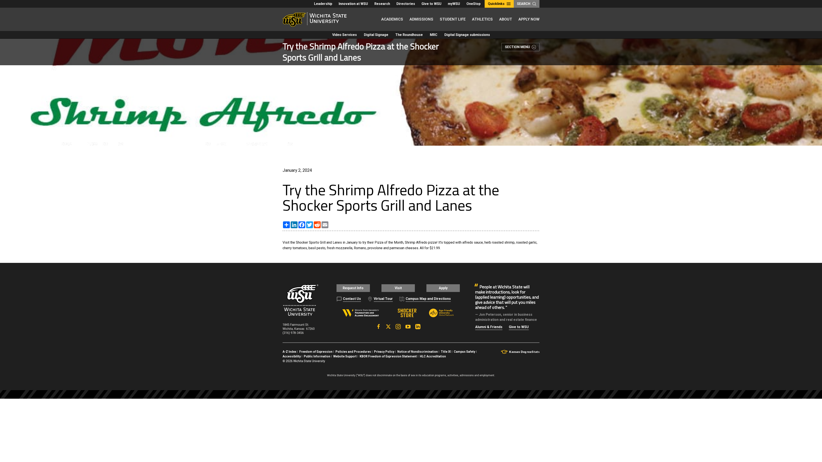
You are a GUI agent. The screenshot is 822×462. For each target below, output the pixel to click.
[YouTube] (408, 326)
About (505, 19)
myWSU (454, 4)
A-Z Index (289, 351)
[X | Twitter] (388, 326)
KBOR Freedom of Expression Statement (388, 356)
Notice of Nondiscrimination (417, 351)
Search (523, 4)
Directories (405, 4)
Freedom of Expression (315, 351)
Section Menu (517, 47)
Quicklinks (496, 4)
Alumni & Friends (488, 327)
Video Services (344, 35)
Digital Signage (376, 35)
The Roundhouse (409, 35)
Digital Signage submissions (467, 35)
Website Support (345, 356)
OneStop (473, 4)
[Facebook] (378, 326)
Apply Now (528, 19)
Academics (392, 19)
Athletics (482, 19)
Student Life (453, 19)
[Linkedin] (417, 326)
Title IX (446, 351)
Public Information (317, 356)
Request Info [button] (353, 288)
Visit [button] (398, 288)
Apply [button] (443, 288)
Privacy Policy (384, 351)
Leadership (323, 4)
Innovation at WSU (353, 4)
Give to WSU (431, 4)
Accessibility (292, 356)
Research (382, 4)
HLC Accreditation (433, 356)
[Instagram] (398, 326)
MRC (433, 35)
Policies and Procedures (353, 351)
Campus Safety (464, 351)
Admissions (421, 19)
